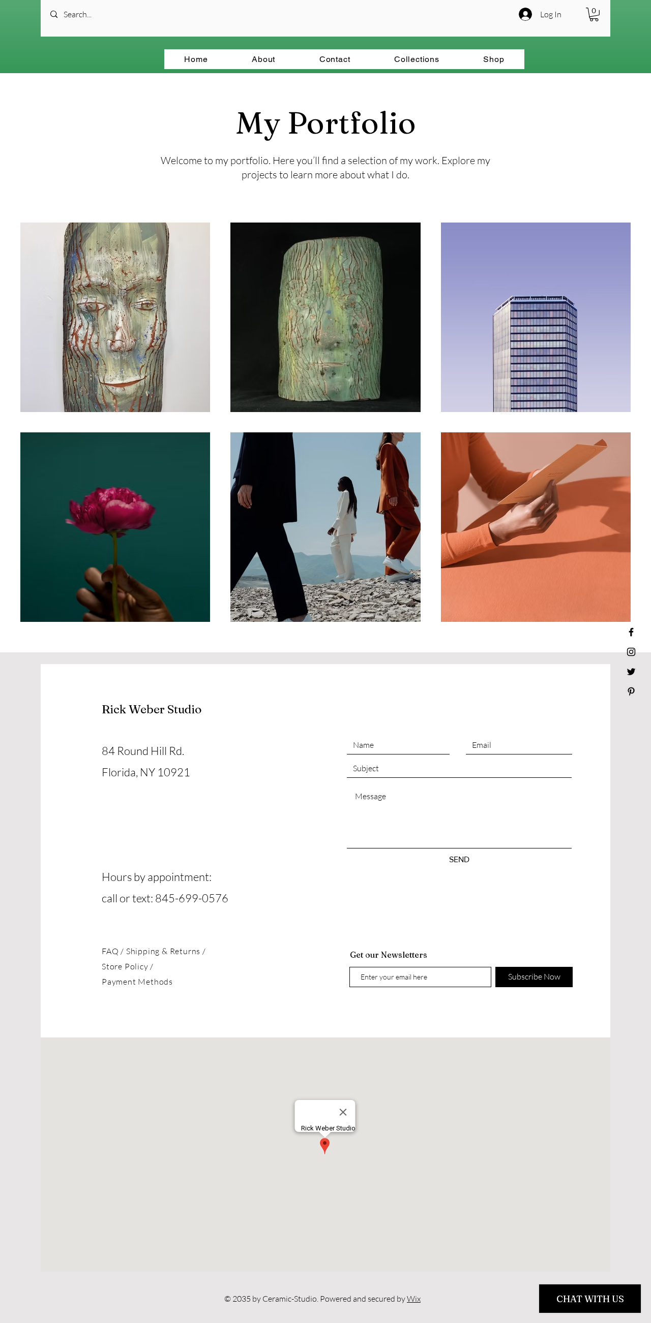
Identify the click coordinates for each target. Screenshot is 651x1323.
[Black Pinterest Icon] (631, 691)
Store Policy (126, 966)
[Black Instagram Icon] (631, 651)
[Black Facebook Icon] (631, 632)
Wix (414, 1299)
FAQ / (114, 951)
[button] (594, 14)
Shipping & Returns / (166, 951)
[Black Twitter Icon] (631, 671)
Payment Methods (137, 981)
